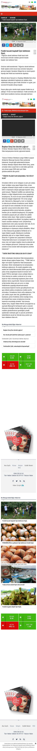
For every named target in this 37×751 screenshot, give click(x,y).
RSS (19, 468)
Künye (14, 465)
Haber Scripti (17, 485)
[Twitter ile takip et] (17, 481)
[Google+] (10, 45)
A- (35, 53)
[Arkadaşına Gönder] (14, 45)
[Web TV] (32, 2)
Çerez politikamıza (29, 747)
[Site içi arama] (24, 481)
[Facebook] (3, 45)
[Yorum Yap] (21, 45)
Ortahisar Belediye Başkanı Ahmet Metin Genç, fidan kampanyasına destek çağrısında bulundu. (16, 150)
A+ (35, 51)
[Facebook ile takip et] (13, 481)
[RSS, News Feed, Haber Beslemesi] (20, 481)
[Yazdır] (18, 45)
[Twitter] (7, 45)
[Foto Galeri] (35, 2)
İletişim (20, 465)
